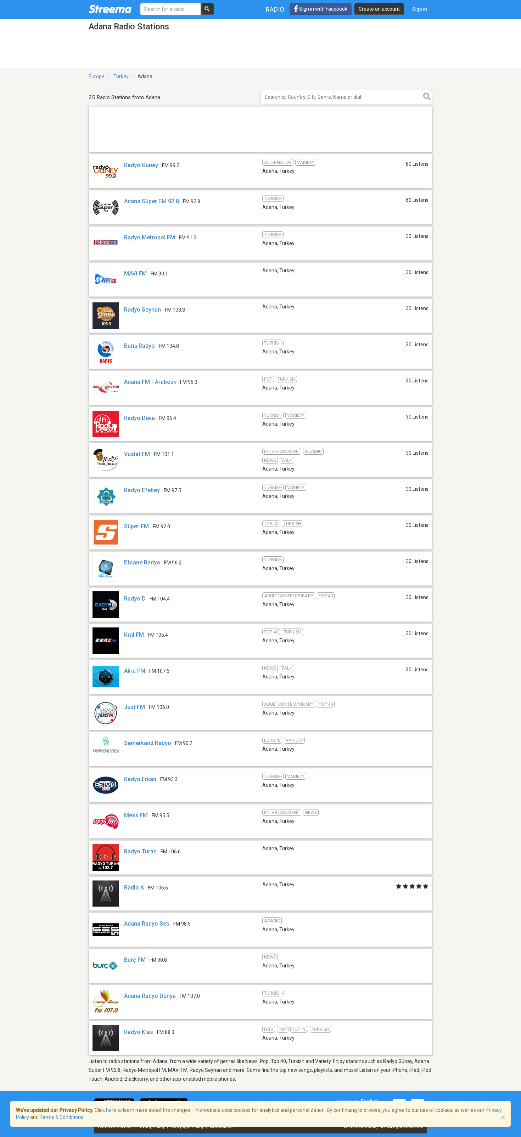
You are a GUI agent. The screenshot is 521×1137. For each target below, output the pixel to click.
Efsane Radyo (142, 562)
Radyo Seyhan (142, 309)
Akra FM (134, 670)
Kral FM (134, 634)
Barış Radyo (139, 345)
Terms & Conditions (61, 1117)
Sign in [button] (419, 9)
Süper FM (136, 526)
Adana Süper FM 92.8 (151, 201)
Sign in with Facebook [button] (322, 9)
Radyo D (135, 598)
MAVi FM (135, 273)
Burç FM (135, 959)
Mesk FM (136, 815)
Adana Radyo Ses (146, 923)
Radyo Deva (140, 418)
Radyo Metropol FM (149, 237)
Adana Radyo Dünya (150, 996)
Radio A (134, 887)
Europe (97, 76)
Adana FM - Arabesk (150, 382)
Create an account (379, 9)
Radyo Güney (141, 165)
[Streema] (110, 9)
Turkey (121, 76)
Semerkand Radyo (147, 743)
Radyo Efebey (142, 490)
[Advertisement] (260, 151)
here (111, 1110)
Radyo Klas (138, 1032)
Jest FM (134, 707)
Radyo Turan (140, 851)
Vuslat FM (137, 454)
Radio (275, 9)
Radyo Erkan (140, 779)
